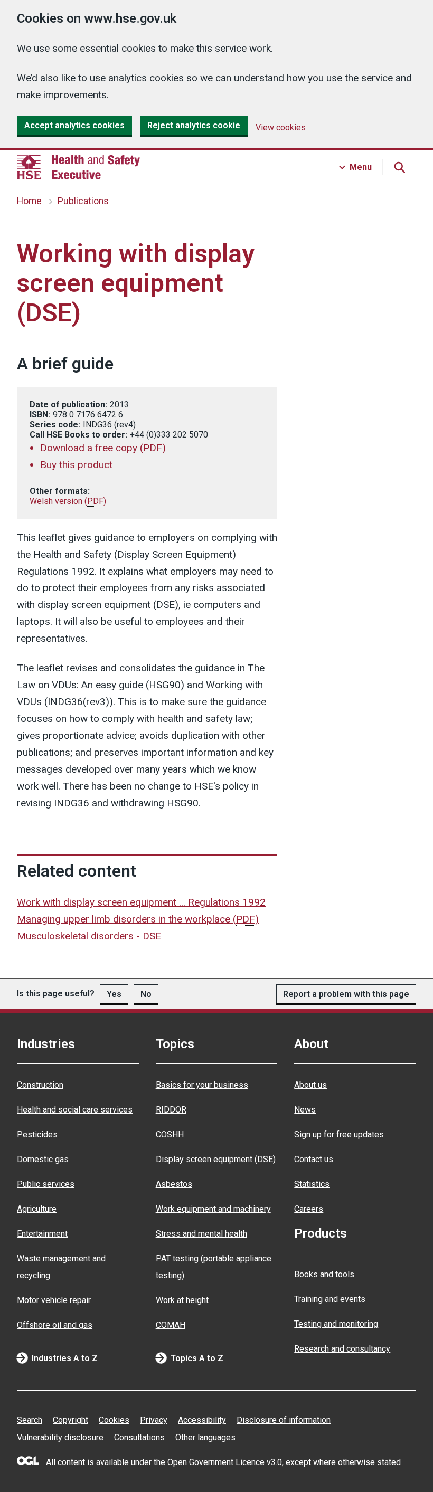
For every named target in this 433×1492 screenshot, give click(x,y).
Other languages (205, 1437)
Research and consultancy (342, 1349)
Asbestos (174, 1184)
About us (310, 1085)
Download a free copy (103, 448)
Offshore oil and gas (54, 1325)
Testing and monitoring (336, 1324)
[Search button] (399, 167)
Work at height (182, 1300)
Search (29, 1420)
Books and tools (324, 1274)
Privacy (153, 1420)
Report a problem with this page (346, 994)
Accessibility (202, 1420)
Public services (45, 1184)
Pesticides (37, 1134)
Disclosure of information (284, 1420)
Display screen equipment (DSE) (216, 1159)
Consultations (139, 1437)
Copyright (70, 1420)
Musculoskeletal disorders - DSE (89, 936)
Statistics (312, 1184)
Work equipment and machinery (213, 1209)
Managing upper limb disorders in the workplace (138, 919)
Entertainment (42, 1234)
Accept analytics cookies (74, 125)
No (146, 994)
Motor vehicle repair (54, 1300)
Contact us (313, 1159)
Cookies (114, 1420)
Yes (114, 994)
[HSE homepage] (78, 167)
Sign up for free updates (339, 1134)
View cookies (281, 127)
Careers (308, 1209)
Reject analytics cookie (193, 125)
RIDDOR (171, 1110)
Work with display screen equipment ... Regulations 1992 (141, 902)
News (305, 1110)
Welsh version (68, 501)
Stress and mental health (201, 1234)
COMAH (170, 1325)
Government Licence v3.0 (235, 1462)
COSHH (170, 1134)
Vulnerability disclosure (60, 1437)
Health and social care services (75, 1110)
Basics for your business (202, 1085)
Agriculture (37, 1209)
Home (29, 201)
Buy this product (76, 465)
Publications (83, 201)
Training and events (329, 1299)
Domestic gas (43, 1159)
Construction (40, 1085)
